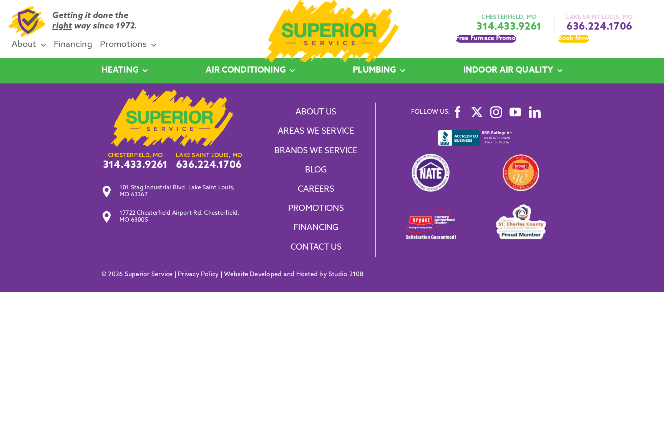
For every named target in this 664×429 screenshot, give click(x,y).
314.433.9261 (508, 27)
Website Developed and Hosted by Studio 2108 (294, 275)
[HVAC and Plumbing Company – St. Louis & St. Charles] (332, 3)
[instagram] (496, 112)
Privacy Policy (198, 275)
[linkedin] (535, 112)
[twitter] (477, 112)
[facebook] (457, 112)
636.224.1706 (599, 27)
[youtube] (515, 112)
